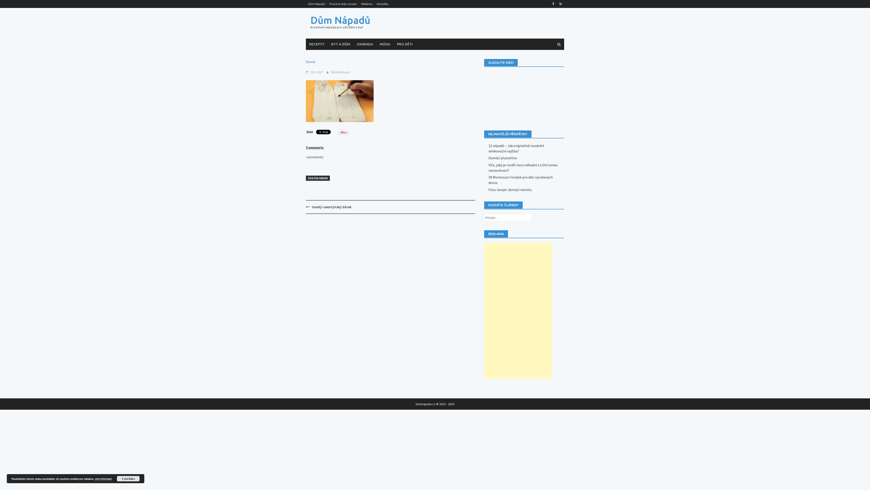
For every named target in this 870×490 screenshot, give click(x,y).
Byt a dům (340, 44)
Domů (310, 61)
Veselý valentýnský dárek (331, 207)
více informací (103, 478)
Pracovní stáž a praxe (343, 3)
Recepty (316, 44)
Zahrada (365, 44)
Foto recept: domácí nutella (510, 189)
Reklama (366, 3)
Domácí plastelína (502, 158)
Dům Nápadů (316, 3)
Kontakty (382, 3)
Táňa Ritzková (340, 72)
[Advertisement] (518, 311)
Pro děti (405, 44)
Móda (385, 44)
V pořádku (128, 479)
